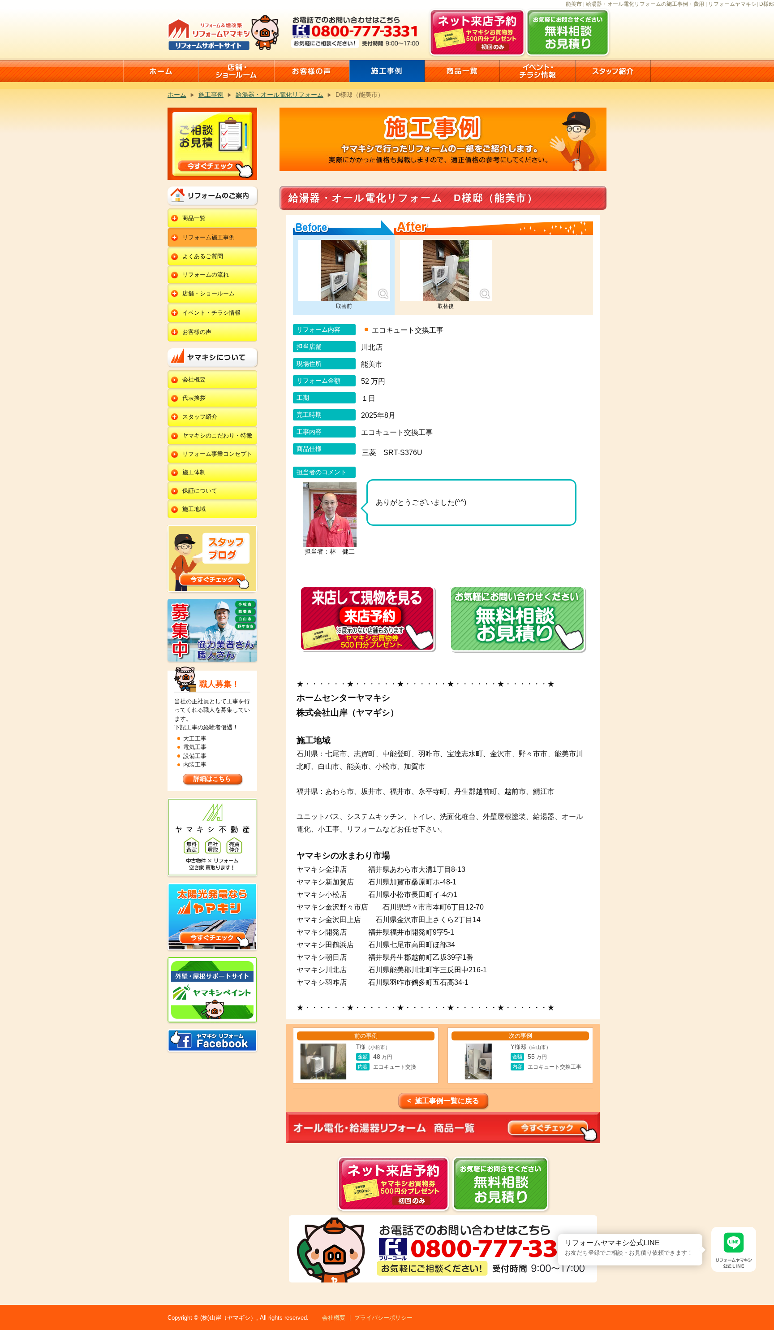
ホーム (177, 94)
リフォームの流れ (205, 274)
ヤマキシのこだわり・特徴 (217, 435)
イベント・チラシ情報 (211, 312)
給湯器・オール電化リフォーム (279, 94)
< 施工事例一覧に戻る (443, 1101)
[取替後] (446, 270)
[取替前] (344, 270)
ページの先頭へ (764, 1298)
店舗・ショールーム (208, 293)
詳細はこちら (212, 778)
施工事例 (211, 94)
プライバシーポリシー (383, 1317)
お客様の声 (196, 332)
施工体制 (194, 472)
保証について (199, 491)
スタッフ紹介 (199, 416)
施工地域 (194, 509)
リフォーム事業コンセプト (217, 454)
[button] (558, 1234)
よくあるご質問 (202, 256)
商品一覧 (194, 218)
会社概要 (194, 379)
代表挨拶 (194, 398)
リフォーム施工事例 (208, 237)
